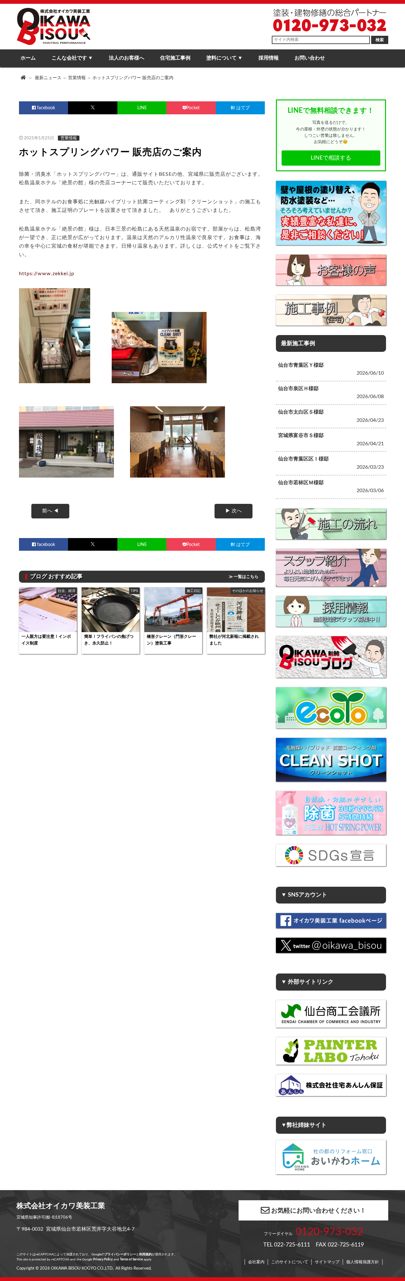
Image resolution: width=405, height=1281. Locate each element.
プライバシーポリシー (120, 1254)
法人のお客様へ (126, 57)
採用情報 (269, 57)
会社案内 (256, 1262)
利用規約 (145, 1254)
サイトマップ (327, 1262)
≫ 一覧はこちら (244, 577)
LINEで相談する (331, 158)
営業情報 (77, 77)
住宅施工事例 (175, 57)
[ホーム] (23, 78)
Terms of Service (131, 1259)
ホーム (28, 57)
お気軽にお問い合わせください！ (318, 1211)
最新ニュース (48, 77)
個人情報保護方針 (362, 1262)
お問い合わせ (310, 57)
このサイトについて (289, 1262)
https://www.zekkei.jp (46, 273)
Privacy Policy (103, 1259)
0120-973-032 (329, 1232)
